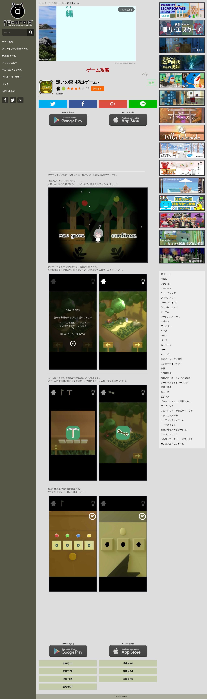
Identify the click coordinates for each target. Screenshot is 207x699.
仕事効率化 (166, 373)
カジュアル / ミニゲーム (172, 444)
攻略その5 (67, 679)
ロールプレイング (169, 302)
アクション (166, 283)
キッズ (164, 331)
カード (164, 349)
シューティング (168, 293)
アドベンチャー (168, 298)
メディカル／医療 (169, 415)
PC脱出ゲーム (9, 56)
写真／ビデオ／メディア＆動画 (175, 378)
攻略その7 (67, 686)
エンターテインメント (171, 363)
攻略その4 (128, 671)
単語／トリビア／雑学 (171, 359)
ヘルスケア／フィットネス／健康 (177, 439)
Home (41, 3)
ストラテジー (167, 345)
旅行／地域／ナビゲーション (174, 429)
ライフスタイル (168, 425)
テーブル (165, 312)
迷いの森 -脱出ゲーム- (71, 3)
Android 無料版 (68, 112)
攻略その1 (67, 663)
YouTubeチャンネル (12, 70)
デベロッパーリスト (11, 77)
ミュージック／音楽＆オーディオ (177, 411)
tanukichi (59, 94)
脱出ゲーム (166, 274)
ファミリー (166, 326)
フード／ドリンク (169, 434)
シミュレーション (169, 307)
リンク (5, 84)
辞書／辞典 (166, 387)
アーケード (166, 288)
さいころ (165, 354)
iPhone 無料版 (128, 112)
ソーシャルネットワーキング (174, 382)
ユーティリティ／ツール (172, 420)
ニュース (165, 392)
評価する (97, 88)
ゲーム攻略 (7, 41)
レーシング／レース (170, 316)
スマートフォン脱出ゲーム (15, 48)
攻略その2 (128, 663)
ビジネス (165, 396)
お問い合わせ (8, 91)
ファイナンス (167, 406)
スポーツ (165, 321)
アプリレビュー (9, 63)
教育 (163, 368)
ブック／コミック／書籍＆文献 (175, 401)
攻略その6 (128, 679)
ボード (164, 340)
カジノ (164, 335)
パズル (164, 279)
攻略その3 (67, 671)
